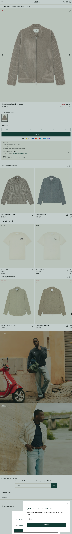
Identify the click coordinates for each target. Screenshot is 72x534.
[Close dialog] (67, 503)
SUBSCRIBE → (46, 524)
